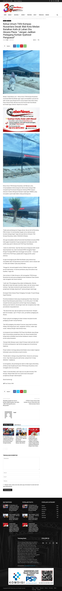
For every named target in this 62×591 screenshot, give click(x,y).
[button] (57, 15)
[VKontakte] (56, 543)
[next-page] (6, 449)
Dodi (7, 39)
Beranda (5, 18)
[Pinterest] (21, 46)
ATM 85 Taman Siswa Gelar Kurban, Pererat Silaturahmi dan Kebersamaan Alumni (32, 402)
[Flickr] (50, 543)
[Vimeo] (56, 1)
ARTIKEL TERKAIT (8, 424)
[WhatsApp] (25, 46)
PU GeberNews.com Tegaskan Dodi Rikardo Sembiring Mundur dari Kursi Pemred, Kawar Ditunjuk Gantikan (8, 439)
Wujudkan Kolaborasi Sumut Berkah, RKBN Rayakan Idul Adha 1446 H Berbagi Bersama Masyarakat (11, 403)
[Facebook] (50, 1)
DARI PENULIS (17, 424)
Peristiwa (9, 20)
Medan (9, 18)
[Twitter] (54, 1)
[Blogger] (43, 543)
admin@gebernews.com (29, 565)
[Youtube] (58, 1)
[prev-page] (4, 449)
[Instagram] (52, 1)
